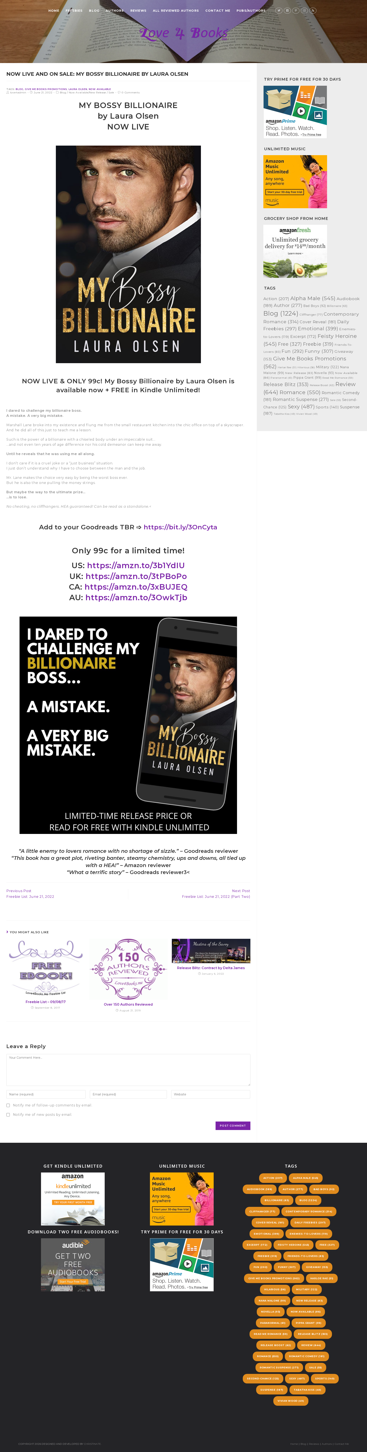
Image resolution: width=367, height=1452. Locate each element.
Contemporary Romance (309, 1211)
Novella (324, 373)
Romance (300, 392)
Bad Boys (314, 306)
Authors (327, 1443)
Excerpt (303, 336)
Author (288, 305)
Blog (19, 89)
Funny (319, 351)
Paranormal (281, 377)
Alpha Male (313, 298)
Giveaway (317, 1267)
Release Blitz (286, 384)
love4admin (18, 92)
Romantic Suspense (301, 399)
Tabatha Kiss (284, 414)
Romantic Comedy (307, 1356)
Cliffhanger (311, 314)
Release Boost (322, 385)
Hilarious (306, 367)
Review (311, 1345)
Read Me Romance (337, 377)
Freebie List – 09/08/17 (46, 1002)
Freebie (318, 344)
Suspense (271, 1389)
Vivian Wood (307, 414)
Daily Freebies (310, 1222)
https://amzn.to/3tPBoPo (136, 576)
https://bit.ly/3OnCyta (180, 527)
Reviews (314, 1443)
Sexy (301, 406)
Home (294, 1443)
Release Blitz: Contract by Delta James (211, 968)
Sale (111, 92)
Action (276, 298)
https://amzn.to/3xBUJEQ (136, 587)
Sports (327, 407)
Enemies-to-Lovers (309, 1233)
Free (290, 344)
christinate (92, 1443)
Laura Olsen (78, 89)
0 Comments (130, 92)
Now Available (100, 89)
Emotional (318, 329)
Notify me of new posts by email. (42, 1115)
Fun (293, 351)
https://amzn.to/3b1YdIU (136, 565)
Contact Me (342, 1443)
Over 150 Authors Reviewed (128, 1004)
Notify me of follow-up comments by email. (52, 1105)
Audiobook (259, 1189)
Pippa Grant (307, 378)
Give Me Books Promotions (46, 89)
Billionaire (337, 306)
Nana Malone (272, 1300)
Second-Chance (263, 1378)
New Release (299, 373)
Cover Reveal (318, 321)
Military (327, 367)
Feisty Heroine (293, 1244)
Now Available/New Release (87, 92)
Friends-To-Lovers (306, 1256)
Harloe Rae (287, 367)
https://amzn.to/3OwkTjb (136, 597)
